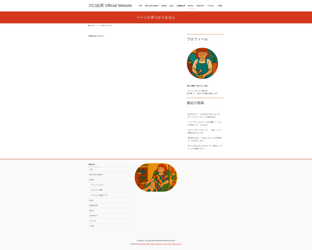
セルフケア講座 (97, 190)
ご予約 (91, 226)
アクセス (92, 221)
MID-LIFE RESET (96, 175)
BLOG (91, 211)
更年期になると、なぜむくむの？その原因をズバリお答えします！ (205, 139)
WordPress (142, 244)
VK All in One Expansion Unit (172, 244)
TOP (91, 169)
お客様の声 (93, 205)
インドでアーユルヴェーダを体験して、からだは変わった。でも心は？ (205, 123)
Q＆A (91, 200)
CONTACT (93, 216)
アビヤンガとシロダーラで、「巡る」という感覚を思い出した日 (205, 131)
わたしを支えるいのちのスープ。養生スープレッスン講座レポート (205, 147)
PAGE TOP (303, 240)
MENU (91, 180)
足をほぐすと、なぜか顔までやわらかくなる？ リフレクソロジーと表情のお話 (204, 115)
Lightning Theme (155, 244)
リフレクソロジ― (98, 185)
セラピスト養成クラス (99, 195)
